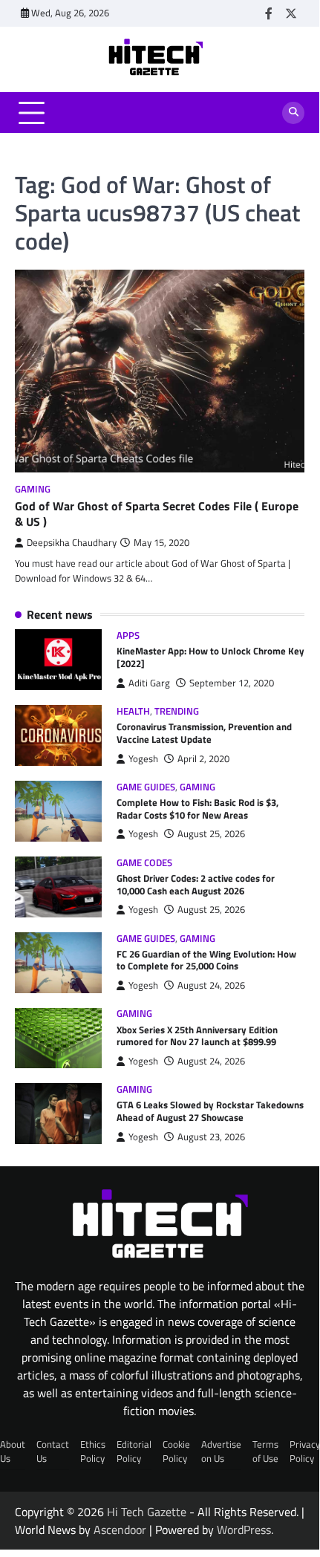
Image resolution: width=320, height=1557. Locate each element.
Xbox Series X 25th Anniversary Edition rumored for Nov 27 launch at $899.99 (197, 1036)
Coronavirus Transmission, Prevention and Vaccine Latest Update (204, 733)
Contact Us (52, 1451)
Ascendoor (120, 1529)
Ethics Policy (92, 1451)
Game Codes (144, 862)
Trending (176, 711)
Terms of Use (265, 1451)
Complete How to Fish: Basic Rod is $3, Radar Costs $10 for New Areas (197, 808)
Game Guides (146, 787)
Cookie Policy (176, 1451)
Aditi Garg (149, 683)
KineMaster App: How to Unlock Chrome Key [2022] (210, 657)
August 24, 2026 (211, 985)
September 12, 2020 (231, 683)
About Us (12, 1451)
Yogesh (143, 759)
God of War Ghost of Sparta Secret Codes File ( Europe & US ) (156, 513)
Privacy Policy (305, 1451)
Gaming (32, 489)
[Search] (293, 113)
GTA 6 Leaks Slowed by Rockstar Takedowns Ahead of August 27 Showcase (210, 1111)
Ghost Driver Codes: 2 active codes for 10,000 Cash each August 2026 (196, 884)
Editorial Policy (134, 1451)
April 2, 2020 (203, 759)
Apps (128, 635)
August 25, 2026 (211, 834)
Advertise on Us (221, 1451)
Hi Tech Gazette (146, 1512)
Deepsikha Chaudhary (72, 543)
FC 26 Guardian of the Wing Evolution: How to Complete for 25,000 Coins (206, 960)
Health (133, 711)
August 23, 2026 (211, 1137)
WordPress (244, 1529)
